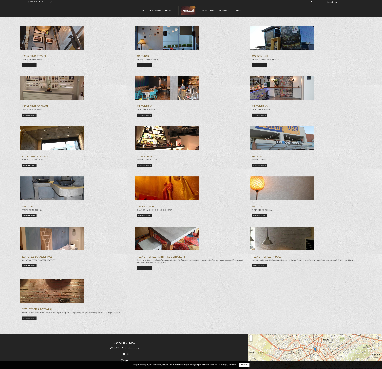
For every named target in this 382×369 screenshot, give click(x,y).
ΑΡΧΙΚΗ (143, 10)
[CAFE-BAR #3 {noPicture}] (282, 88)
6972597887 (33, 2)
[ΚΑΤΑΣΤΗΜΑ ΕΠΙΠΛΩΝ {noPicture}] (52, 138)
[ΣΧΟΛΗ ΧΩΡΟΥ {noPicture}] (167, 188)
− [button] (251, 340)
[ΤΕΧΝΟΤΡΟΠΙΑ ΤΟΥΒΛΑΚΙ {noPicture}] (52, 291)
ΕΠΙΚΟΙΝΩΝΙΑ (238, 10)
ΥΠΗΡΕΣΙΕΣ (168, 10)
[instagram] (314, 1)
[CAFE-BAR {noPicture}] (167, 38)
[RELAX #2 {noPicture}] (282, 188)
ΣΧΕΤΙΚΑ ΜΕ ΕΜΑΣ (155, 10)
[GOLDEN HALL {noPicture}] (282, 38)
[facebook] (307, 1)
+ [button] (251, 337)
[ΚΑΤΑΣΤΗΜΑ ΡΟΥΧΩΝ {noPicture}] (52, 38)
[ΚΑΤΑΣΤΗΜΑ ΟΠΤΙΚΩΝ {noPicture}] (52, 88)
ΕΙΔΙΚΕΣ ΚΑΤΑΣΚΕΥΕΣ (209, 10)
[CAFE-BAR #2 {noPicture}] (167, 88)
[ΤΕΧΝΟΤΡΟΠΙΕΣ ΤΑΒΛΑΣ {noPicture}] (282, 238)
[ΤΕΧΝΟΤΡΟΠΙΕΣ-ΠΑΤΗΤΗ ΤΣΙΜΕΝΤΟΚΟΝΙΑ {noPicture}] (167, 238)
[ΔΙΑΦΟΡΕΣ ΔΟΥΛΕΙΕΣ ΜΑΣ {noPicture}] (52, 238)
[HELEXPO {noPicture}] (282, 138)
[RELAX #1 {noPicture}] (52, 188)
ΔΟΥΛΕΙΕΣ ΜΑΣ (224, 10)
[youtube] (311, 1)
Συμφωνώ (244, 365)
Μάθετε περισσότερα (29, 65)
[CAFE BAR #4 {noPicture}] (167, 138)
